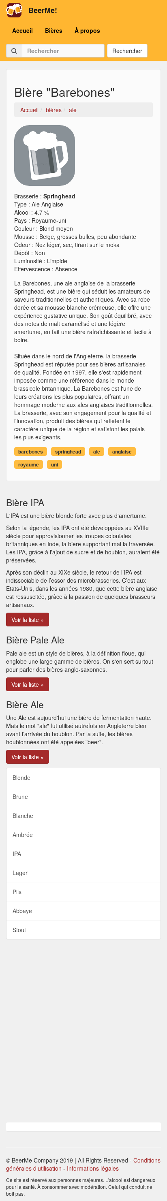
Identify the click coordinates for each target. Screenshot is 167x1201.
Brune (20, 796)
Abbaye (22, 911)
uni (54, 464)
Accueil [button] (22, 30)
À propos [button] (87, 30)
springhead (68, 451)
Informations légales (93, 1168)
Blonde (21, 777)
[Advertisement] (83, 1031)
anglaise (122, 451)
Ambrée (23, 834)
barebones (30, 451)
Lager (20, 873)
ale (96, 451)
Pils (17, 892)
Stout (19, 930)
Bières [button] (53, 30)
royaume (28, 464)
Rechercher (127, 51)
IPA (17, 854)
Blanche (23, 815)
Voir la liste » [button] (27, 619)
